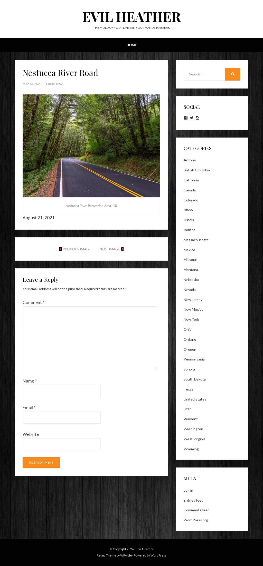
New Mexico (193, 309)
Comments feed (197, 510)
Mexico (189, 250)
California (191, 180)
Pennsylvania (194, 359)
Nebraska (191, 279)
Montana (191, 269)
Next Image (110, 249)
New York (191, 319)
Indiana (189, 230)
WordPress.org (196, 520)
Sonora (189, 369)
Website (31, 434)
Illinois (189, 220)
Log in (188, 490)
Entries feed (193, 500)
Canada (190, 190)
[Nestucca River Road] (91, 145)
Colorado (191, 200)
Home (131, 45)
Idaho (188, 210)
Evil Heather (131, 16)
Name (30, 381)
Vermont (191, 419)
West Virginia (194, 439)
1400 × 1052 (54, 84)
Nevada (190, 289)
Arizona (190, 160)
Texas (188, 389)
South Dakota (195, 379)
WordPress (158, 555)
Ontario (190, 339)
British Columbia (197, 170)
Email (29, 407)
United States (195, 399)
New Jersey (193, 299)
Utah (188, 409)
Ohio (188, 329)
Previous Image (77, 249)
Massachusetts (196, 240)
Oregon (190, 349)
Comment (33, 302)
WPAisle (126, 555)
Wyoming (191, 449)
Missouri (190, 259)
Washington (193, 429)
